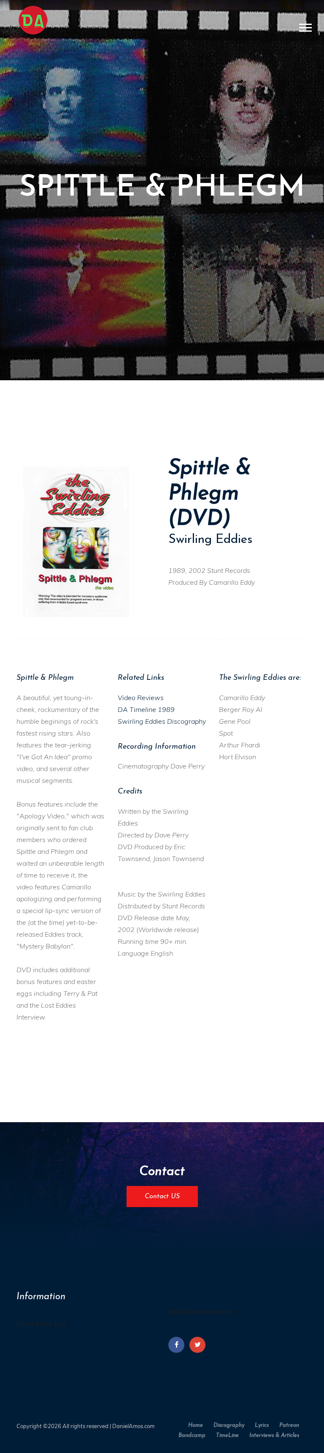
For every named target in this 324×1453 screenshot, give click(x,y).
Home (195, 1425)
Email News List (40, 1324)
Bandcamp (191, 1435)
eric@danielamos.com (201, 1312)
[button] (304, 26)
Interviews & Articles (274, 1435)
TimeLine (227, 1435)
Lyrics (262, 1425)
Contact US (162, 1196)
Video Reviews (141, 697)
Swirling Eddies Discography (162, 721)
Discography (228, 1425)
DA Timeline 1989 (146, 709)
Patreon (289, 1425)
